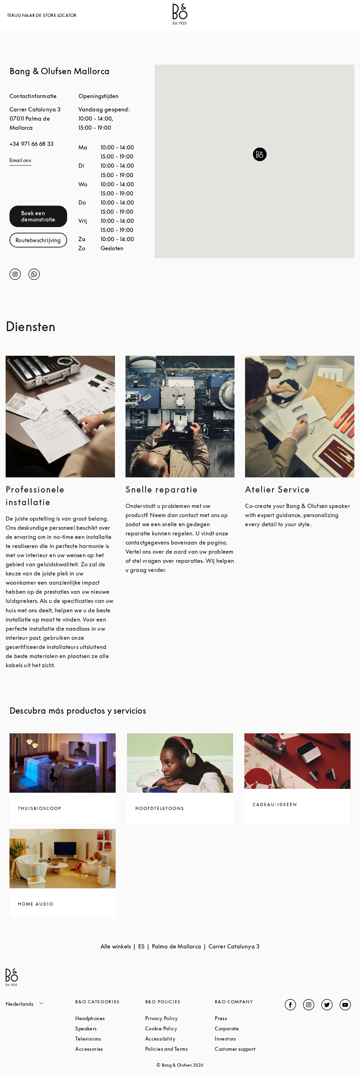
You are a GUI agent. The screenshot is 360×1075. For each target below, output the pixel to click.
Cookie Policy (180, 1028)
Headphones (110, 1018)
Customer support (249, 1049)
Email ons (20, 160)
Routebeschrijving (41, 242)
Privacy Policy (180, 1018)
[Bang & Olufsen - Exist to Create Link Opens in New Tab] (180, 22)
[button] (260, 154)
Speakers (110, 1028)
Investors (249, 1039)
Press (247, 1018)
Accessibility (180, 1039)
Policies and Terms (180, 1049)
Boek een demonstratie (44, 216)
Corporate (249, 1028)
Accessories (110, 1049)
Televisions (110, 1039)
